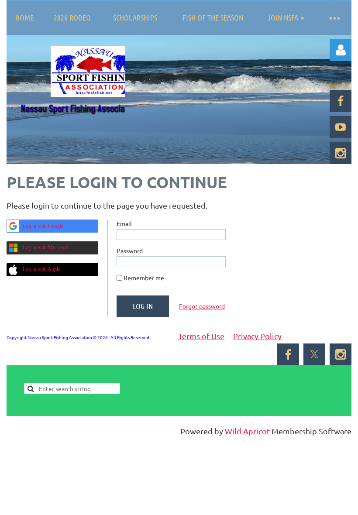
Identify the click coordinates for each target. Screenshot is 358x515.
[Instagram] (340, 153)
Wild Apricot (247, 431)
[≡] (334, 17)
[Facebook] (340, 101)
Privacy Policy (257, 335)
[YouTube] (340, 127)
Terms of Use (201, 335)
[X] (314, 354)
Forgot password (202, 306)
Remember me (144, 278)
